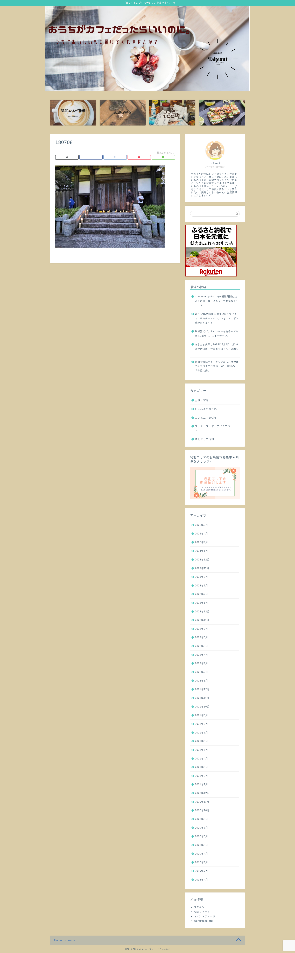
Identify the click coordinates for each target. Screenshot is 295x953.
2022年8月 (201, 628)
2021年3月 (201, 767)
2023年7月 (201, 585)
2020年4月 (201, 853)
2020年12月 (202, 793)
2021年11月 (202, 698)
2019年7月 (201, 870)
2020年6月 (201, 836)
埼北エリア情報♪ (205, 439)
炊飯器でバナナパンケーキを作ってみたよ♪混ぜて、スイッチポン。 (216, 333)
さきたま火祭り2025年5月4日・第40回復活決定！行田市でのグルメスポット (216, 348)
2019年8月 (201, 862)
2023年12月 (202, 559)
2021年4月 (201, 758)
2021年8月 (201, 723)
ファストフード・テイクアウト (212, 428)
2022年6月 (201, 637)
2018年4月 (201, 879)
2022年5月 (201, 646)
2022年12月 (202, 611)
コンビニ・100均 (205, 417)
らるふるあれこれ (206, 408)
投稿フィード (202, 911)
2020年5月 (201, 845)
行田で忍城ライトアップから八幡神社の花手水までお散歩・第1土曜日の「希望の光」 (216, 366)
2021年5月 (201, 749)
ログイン (199, 907)
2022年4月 (201, 654)
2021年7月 (201, 732)
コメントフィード (204, 916)
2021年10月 (202, 706)
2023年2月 (201, 594)
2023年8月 (201, 576)
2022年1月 (201, 680)
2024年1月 (201, 550)
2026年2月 (201, 525)
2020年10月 (202, 810)
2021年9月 (201, 715)
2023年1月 (201, 602)
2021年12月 (202, 689)
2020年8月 (201, 819)
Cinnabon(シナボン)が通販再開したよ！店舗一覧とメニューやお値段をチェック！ (216, 301)
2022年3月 (201, 663)
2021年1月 (201, 784)
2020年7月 (201, 827)
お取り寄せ (202, 400)
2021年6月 (201, 741)
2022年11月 (202, 620)
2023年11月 (202, 568)
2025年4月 (201, 533)
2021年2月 (201, 775)
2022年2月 (201, 672)
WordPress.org (203, 920)
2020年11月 (202, 801)
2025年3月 (201, 542)
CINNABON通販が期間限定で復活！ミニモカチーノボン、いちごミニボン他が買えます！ (216, 318)
